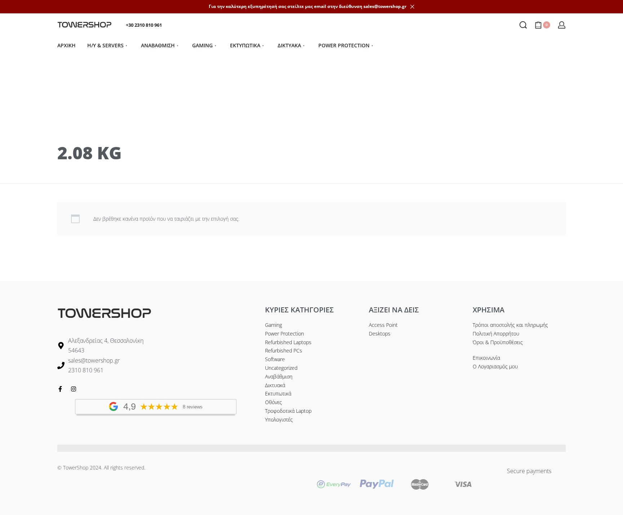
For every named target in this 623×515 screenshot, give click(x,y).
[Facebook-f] (60, 389)
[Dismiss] (412, 7)
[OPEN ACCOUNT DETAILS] (562, 25)
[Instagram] (73, 389)
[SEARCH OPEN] (523, 25)
